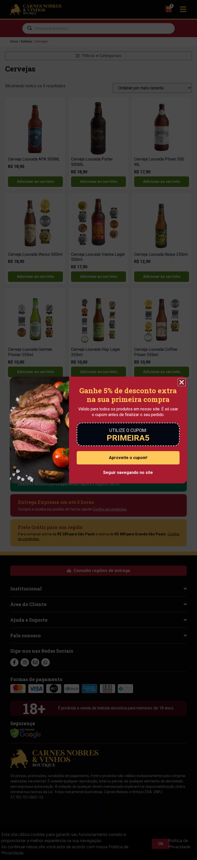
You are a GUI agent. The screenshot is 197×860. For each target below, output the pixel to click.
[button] (182, 382)
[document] (98, 430)
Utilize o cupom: (128, 430)
